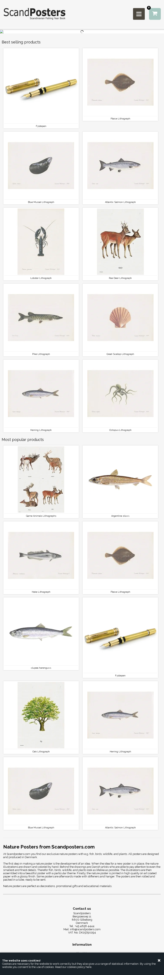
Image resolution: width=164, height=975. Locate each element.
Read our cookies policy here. (73, 967)
